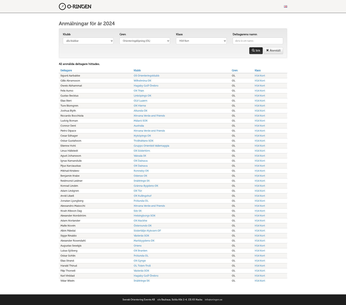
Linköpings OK (142, 95)
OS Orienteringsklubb (146, 75)
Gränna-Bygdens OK (146, 185)
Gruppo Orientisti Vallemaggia (151, 145)
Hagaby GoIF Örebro (146, 85)
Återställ (275, 50)
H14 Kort (260, 75)
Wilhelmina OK (142, 80)
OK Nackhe (140, 220)
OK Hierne (140, 105)
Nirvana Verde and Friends (149, 115)
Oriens (138, 245)
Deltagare (66, 70)
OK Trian (139, 90)
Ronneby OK (141, 170)
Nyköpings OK (142, 135)
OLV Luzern (140, 100)
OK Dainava (141, 160)
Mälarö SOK (141, 120)
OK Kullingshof (142, 195)
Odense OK (140, 175)
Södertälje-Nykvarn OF (147, 230)
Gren (123, 34)
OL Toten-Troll (142, 265)
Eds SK (138, 210)
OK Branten (140, 250)
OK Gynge (140, 260)
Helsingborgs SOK (144, 215)
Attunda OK (140, 110)
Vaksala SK (140, 155)
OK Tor (138, 190)
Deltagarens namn (245, 34)
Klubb (66, 34)
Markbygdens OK (144, 240)
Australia (139, 125)
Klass (179, 34)
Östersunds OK (143, 225)
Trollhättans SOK (143, 140)
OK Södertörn (142, 150)
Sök (257, 50)
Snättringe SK (142, 180)
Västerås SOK (141, 235)
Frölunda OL (141, 200)
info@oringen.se (213, 299)
